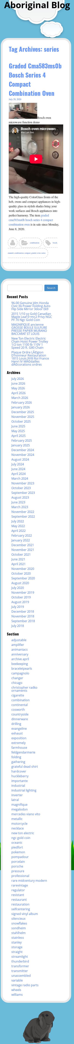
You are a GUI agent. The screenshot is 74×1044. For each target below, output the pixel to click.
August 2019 (20, 602)
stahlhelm (18, 933)
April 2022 (18, 531)
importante (19, 781)
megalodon (19, 809)
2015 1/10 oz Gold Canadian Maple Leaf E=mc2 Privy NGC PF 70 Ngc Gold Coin (31, 317)
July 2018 (17, 626)
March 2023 (19, 507)
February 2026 (21, 402)
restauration (20, 904)
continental (19, 705)
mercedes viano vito (25, 814)
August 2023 (20, 497)
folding (16, 757)
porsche (17, 866)
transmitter (19, 971)
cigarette (17, 695)
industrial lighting (23, 790)
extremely (18, 743)
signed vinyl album (24, 914)
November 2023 (22, 483)
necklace (17, 828)
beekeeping (19, 664)
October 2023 (21, 488)
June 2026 (18, 383)
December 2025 (22, 412)
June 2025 (18, 426)
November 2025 (22, 417)
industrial (18, 785)
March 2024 (19, 478)
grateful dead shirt (24, 766)
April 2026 (18, 393)
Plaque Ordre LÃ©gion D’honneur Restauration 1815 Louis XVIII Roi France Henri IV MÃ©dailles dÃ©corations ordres (30, 358)
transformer (20, 966)
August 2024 (20, 459)
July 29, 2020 (15, 99)
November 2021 (22, 550)
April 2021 (18, 564)
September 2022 (23, 516)
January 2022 (20, 540)
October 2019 (21, 597)
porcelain (18, 861)
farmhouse (19, 747)
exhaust (17, 733)
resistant (17, 895)
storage (16, 947)
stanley (16, 942)
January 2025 (20, 445)
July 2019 (17, 607)
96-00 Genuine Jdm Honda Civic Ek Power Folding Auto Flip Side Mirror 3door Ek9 (30, 306)
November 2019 (22, 592)
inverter (17, 795)
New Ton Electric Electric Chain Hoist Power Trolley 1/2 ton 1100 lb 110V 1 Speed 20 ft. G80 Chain (29, 343)
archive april (20, 659)
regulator (18, 890)
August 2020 (20, 583)
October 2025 (21, 421)
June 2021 (18, 559)
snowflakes (19, 923)
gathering (18, 762)
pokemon (18, 852)
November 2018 (22, 616)
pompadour (20, 857)
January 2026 (20, 407)
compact (27, 253)
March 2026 (19, 398)
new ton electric (22, 833)
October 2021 (21, 554)
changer (17, 678)
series (43, 253)
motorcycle (19, 823)
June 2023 (18, 502)
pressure (17, 871)
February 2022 (21, 535)
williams (17, 995)
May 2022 (18, 526)
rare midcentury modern (29, 880)
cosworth (18, 709)
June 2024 (18, 469)
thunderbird (20, 961)
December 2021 (22, 545)
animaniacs (19, 649)
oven (39, 253)
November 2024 (22, 455)
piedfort (17, 847)
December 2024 (22, 450)
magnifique (19, 804)
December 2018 (22, 611)
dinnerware (19, 719)
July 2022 (17, 521)
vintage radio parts (25, 985)
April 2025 (18, 436)
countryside (19, 714)
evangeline (19, 728)
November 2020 (22, 569)
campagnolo (20, 673)
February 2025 (21, 440)
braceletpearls (21, 668)
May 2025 (18, 431)
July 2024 (17, 464)
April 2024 (18, 474)
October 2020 (21, 573)
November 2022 (22, 512)
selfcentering (20, 909)
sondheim (18, 928)
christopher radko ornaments (24, 689)
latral (15, 800)
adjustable (18, 640)
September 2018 (23, 621)
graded (33, 253)
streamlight (19, 956)
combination (34, 243)
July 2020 (17, 588)
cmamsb (11, 253)
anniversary (19, 654)
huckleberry (19, 776)
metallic (17, 819)
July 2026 (17, 379)
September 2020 (23, 578)
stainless (17, 937)
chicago (16, 683)
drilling (16, 724)
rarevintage (19, 885)
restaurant (19, 899)
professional (20, 876)
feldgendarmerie (23, 752)
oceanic (16, 842)
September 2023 (23, 493)
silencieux (18, 918)
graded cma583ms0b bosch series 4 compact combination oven (31, 219)
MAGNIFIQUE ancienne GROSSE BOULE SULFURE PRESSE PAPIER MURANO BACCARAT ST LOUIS (29, 329)
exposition (18, 738)
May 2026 (18, 388)
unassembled (21, 976)
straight (17, 952)
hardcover (18, 771)
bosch (55, 243)
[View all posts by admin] (13, 244)
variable (17, 980)
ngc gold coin (20, 838)
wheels (16, 990)
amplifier (17, 645)
